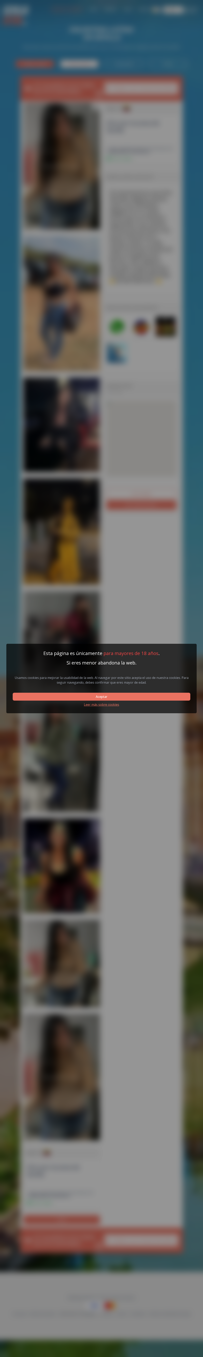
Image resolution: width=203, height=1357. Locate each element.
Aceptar (101, 696)
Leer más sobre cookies (101, 704)
